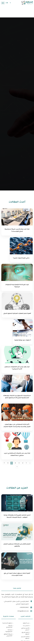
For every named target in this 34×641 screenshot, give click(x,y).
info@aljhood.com (23, 611)
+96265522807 (24, 607)
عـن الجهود (26, 623)
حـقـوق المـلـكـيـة (7, 623)
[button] (10, 2)
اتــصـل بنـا (26, 625)
